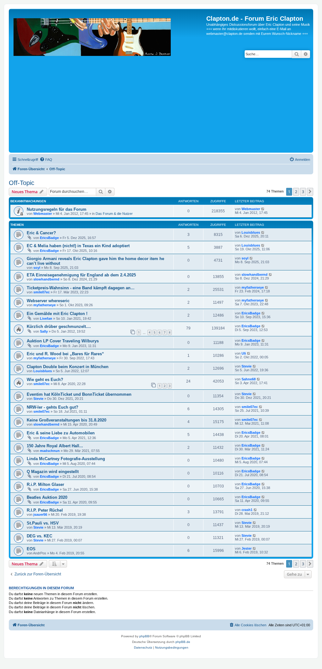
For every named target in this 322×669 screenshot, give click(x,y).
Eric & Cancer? (41, 233)
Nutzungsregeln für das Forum (56, 209)
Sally (44, 331)
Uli (244, 353)
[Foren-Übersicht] (108, 83)
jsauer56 (40, 514)
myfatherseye (253, 287)
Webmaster (42, 213)
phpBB (144, 636)
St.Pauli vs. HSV (43, 523)
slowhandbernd (46, 279)
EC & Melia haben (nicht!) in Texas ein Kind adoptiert (78, 245)
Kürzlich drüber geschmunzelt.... (59, 326)
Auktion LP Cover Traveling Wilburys (63, 341)
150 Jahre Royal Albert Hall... (55, 445)
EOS (31, 549)
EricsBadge (49, 238)
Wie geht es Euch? (45, 379)
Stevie (247, 366)
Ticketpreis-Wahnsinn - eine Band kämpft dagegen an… (81, 288)
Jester (247, 548)
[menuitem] (46, 159)
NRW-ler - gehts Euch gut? (52, 407)
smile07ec (41, 292)
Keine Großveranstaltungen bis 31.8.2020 (66, 420)
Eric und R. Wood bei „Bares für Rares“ (65, 353)
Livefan (46, 318)
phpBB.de (182, 642)
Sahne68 (249, 379)
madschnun (50, 451)
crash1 (247, 510)
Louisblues (251, 232)
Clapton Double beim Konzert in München (67, 366)
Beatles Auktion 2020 (47, 497)
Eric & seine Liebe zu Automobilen (61, 433)
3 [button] (303, 191)
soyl (36, 267)
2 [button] (296, 191)
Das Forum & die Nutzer (114, 213)
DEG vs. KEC (39, 536)
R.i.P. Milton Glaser (45, 484)
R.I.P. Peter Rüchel (45, 510)
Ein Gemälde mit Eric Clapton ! (57, 313)
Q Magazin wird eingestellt (53, 471)
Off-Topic (21, 182)
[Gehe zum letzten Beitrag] (263, 209)
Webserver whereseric (48, 300)
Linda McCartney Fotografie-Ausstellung (66, 458)
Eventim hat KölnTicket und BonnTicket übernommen (79, 394)
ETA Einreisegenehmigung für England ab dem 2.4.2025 (81, 275)
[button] (310, 191)
